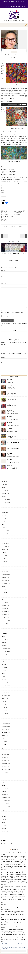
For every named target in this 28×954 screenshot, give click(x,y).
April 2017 (4, 822)
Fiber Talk (15, 849)
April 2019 (4, 748)
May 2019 (4, 744)
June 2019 (4, 741)
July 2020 (4, 701)
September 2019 (6, 732)
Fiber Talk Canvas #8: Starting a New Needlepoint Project (13, 424)
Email (3, 277)
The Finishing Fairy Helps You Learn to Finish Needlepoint (13, 467)
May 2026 (4, 484)
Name (3, 270)
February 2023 (5, 605)
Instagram (11, 1)
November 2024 (6, 540)
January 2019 (5, 757)
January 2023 (5, 608)
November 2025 (6, 503)
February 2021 (5, 679)
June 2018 (4, 779)
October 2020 (5, 692)
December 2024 (6, 537)
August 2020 (5, 698)
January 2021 (5, 682)
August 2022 (5, 623)
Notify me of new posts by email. (9, 317)
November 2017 (6, 800)
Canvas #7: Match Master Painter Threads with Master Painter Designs (13, 461)
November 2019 (6, 726)
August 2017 (5, 810)
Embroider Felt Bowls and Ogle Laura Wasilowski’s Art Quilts (13, 455)
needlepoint (19, 226)
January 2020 (5, 720)
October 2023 (5, 580)
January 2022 (5, 645)
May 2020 (4, 707)
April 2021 (4, 673)
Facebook (5, 1)
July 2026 (4, 478)
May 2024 (4, 558)
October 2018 (5, 766)
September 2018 (6, 769)
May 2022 (4, 633)
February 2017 (5, 828)
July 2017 (4, 813)
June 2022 (4, 630)
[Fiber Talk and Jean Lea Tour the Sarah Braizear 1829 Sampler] (24, 236)
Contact (14, 4)
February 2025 (5, 530)
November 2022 (6, 614)
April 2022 (4, 636)
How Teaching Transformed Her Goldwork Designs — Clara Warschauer (13, 431)
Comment (4, 290)
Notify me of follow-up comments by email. (12, 312)
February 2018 (5, 791)
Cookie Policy (4, 948)
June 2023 (4, 592)
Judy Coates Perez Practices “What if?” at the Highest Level (13, 443)
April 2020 (4, 710)
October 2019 (5, 729)
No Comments (14, 231)
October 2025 (5, 506)
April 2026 (4, 487)
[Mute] (21, 104)
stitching (15, 227)
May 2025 (4, 521)
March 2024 (5, 565)
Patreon (22, 1)
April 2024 (4, 561)
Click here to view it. (18, 132)
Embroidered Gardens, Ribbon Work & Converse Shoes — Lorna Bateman (12, 412)
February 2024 (5, 568)
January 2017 (5, 831)
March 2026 (5, 490)
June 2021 (4, 667)
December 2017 (6, 797)
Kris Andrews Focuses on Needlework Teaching (12, 394)
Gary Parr (17, 57)
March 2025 (5, 527)
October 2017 (5, 803)
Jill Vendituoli (5, 226)
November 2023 (6, 577)
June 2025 (4, 518)
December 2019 (6, 723)
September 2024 (6, 546)
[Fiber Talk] (14, 15)
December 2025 (6, 499)
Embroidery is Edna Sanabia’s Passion (11, 388)
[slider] (24, 104)
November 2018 (6, 763)
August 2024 (5, 549)
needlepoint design (7, 227)
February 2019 (5, 754)
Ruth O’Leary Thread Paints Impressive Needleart (13, 449)
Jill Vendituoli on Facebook (9, 173)
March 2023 (5, 602)
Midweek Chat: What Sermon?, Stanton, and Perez (12, 437)
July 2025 (4, 515)
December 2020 (6, 686)
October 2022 (5, 617)
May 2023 (4, 596)
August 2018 (5, 772)
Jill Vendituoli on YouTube (8, 174)
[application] (14, 104)
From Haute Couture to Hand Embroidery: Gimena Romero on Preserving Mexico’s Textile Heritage (12, 400)
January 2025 (5, 534)
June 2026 (4, 481)
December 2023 (6, 574)
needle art (12, 226)
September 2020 (6, 695)
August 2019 (5, 735)
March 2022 (5, 639)
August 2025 (5, 512)
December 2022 (6, 611)
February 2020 (5, 717)
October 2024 (5, 543)
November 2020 (6, 689)
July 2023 (4, 589)
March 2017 (4, 825)
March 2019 (5, 751)
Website (3, 283)
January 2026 (5, 496)
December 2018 (6, 760)
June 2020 (4, 704)
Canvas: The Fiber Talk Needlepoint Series (14, 6)
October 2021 (5, 655)
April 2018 (4, 785)
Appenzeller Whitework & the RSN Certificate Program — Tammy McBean (13, 418)
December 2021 (6, 648)
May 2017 (4, 819)
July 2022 (4, 627)
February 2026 (5, 493)
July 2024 (4, 552)
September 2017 (6, 807)
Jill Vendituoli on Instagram (9, 171)
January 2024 (5, 571)
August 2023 (5, 586)
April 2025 (4, 524)
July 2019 (4, 738)
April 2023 (4, 599)
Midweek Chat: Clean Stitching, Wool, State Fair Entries (12, 406)
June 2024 (4, 555)
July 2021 (4, 664)
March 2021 (4, 676)
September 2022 (6, 620)
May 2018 (4, 782)
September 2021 (6, 658)
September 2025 (6, 509)
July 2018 (4, 775)
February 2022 (5, 642)
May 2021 (4, 670)
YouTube (17, 1)
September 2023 (6, 583)
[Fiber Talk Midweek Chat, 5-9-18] (4, 236)
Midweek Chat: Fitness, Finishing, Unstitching (14, 253)
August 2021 (5, 661)
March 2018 (5, 788)
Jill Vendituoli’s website (8, 169)
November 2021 (6, 651)
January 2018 (5, 794)
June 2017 (4, 816)
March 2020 (5, 713)
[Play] (3, 104)
